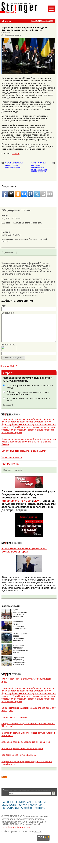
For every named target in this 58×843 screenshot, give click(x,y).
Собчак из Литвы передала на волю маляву (23, 450)
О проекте (26, 808)
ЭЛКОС (38, 831)
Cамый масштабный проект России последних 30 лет (14, 165)
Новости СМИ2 (8, 366)
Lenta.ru (15, 153)
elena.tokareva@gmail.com (15, 827)
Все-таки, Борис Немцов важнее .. (18, 755)
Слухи (23, 805)
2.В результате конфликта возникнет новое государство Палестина (28, 393)
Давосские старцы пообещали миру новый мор (25, 742)
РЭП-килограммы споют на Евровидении (22, 748)
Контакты (40, 808)
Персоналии (10, 808)
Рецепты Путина (9, 463)
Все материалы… (13, 469)
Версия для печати (12, 35)
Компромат (23, 802)
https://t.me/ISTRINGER (16, 500)
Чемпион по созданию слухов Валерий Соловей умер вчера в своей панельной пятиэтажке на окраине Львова (28, 442)
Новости (40, 802)
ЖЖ (36, 500)
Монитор (36, 805)
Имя (3, 306)
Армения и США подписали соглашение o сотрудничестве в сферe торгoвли (39, 167)
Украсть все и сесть (11, 457)
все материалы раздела (42, 21)
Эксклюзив (9, 805)
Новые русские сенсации (14, 717)
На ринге (7, 802)
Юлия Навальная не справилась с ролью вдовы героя (24, 550)
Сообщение (8, 313)
